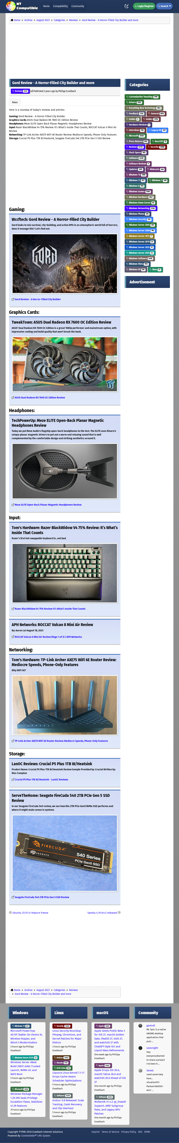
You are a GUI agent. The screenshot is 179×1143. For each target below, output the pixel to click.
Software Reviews (138, 163)
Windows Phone (138, 214)
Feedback (135, 113)
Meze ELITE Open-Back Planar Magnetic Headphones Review (48, 504)
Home (46, 6)
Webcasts (156, 169)
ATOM (147, 1131)
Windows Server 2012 (140, 236)
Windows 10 (136, 174)
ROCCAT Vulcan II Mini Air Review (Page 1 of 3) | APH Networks (48, 636)
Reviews (21, 91)
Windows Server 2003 (141, 225)
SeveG (149, 1070)
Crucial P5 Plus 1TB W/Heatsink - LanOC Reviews (41, 779)
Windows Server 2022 (140, 247)
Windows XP (136, 269)
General (157, 113)
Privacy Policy (128, 1131)
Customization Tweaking (142, 96)
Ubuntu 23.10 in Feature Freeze (30, 912)
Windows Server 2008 (141, 230)
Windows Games (139, 191)
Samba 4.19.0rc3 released (102, 912)
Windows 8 (135, 186)
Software (135, 158)
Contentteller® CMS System (35, 1135)
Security (157, 147)
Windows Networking (141, 208)
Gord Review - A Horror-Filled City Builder (38, 299)
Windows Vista (138, 264)
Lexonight (152, 1047)
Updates (135, 169)
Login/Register (145, 6)
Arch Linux (63, 1068)
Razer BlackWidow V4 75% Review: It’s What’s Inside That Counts (50, 608)
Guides (133, 119)
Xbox (156, 269)
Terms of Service (110, 1131)
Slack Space (136, 152)
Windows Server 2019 (140, 241)
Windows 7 (159, 180)
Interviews (136, 130)
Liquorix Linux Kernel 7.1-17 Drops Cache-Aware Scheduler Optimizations (68, 1076)
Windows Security (139, 219)
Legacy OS (158, 130)
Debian (62, 1057)
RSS (140, 1131)
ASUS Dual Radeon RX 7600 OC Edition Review (40, 397)
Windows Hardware (140, 197)
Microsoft (136, 135)
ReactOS (160, 141)
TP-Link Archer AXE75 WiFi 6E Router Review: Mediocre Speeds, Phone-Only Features (61, 741)
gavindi (150, 1025)
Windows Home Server (141, 202)
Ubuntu (61, 1063)
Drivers (134, 102)
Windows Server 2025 (140, 253)
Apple (103, 1026)
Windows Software (140, 258)
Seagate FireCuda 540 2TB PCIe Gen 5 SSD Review (42, 897)
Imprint (96, 1131)
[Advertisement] (89, 50)
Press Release (137, 141)
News (15, 102)
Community (77, 6)
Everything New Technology (144, 108)
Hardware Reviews (138, 124)
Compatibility (60, 6)
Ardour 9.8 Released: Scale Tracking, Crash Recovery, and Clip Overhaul (68, 1104)
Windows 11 (136, 180)
